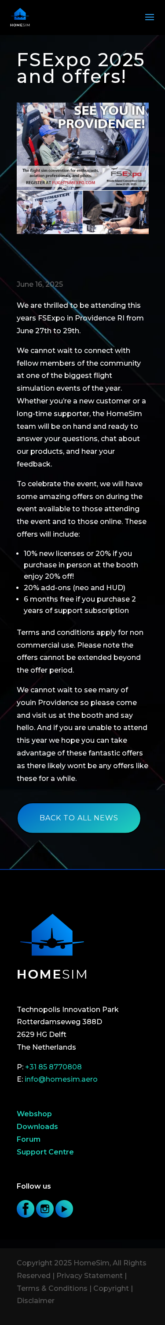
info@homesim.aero (61, 1079)
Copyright (111, 1288)
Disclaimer (36, 1301)
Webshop (34, 1114)
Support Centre (45, 1152)
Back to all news (79, 818)
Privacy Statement (89, 1276)
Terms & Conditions (52, 1288)
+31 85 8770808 (53, 1067)
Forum (28, 1139)
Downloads (37, 1126)
